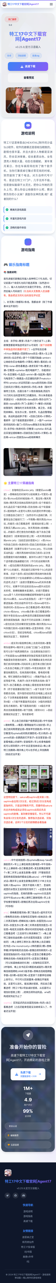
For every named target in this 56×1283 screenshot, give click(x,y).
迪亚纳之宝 (28, 1237)
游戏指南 (28, 1216)
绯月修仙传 (28, 1242)
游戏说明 (28, 1211)
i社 (28, 1261)
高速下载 (28, 1221)
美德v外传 (28, 1256)
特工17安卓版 (28, 1247)
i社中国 (28, 1251)
